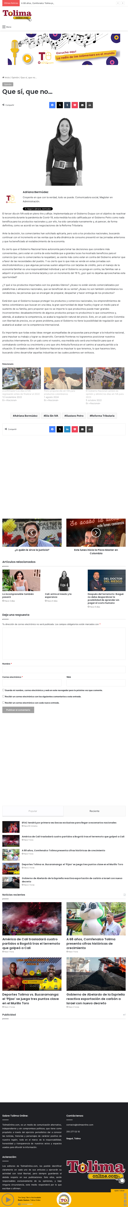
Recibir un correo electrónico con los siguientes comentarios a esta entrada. (43, 696)
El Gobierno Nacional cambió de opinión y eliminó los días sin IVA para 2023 (105, 393)
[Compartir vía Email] (82, 105)
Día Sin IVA (51, 415)
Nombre (7, 663)
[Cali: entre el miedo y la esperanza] (64, 580)
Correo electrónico (12, 677)
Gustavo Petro (75, 415)
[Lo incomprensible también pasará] (21, 580)
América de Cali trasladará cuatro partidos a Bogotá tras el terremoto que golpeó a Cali (73, 836)
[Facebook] (52, 105)
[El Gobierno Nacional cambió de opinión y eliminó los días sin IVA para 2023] (105, 378)
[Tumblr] (67, 105)
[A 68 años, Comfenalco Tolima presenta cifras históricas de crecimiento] (11, 855)
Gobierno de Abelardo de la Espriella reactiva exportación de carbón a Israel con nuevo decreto (95, 998)
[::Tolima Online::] (17, 15)
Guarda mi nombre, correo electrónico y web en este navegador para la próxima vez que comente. (54, 690)
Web (68, 677)
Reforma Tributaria (102, 415)
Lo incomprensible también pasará (18, 595)
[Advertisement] (64, 477)
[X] (60, 105)
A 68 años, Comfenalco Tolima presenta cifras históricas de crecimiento (56, 3)
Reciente (94, 811)
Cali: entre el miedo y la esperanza (58, 595)
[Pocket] (75, 105)
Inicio (7, 77)
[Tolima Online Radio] (64, 49)
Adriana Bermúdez (26, 415)
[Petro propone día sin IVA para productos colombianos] (63, 378)
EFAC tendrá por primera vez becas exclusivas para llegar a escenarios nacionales (69, 822)
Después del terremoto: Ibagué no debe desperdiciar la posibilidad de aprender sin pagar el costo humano (106, 598)
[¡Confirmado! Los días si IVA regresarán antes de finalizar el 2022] (21, 378)
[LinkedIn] (67, 429)
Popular (33, 811)
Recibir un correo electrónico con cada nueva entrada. (32, 702)
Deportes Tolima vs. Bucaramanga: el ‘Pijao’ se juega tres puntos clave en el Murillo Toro (72, 864)
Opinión (15, 77)
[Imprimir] (90, 105)
